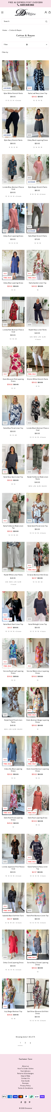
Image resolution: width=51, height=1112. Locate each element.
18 (17, 147)
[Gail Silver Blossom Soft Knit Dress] (37, 993)
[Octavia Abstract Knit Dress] (37, 557)
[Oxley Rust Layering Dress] (13, 218)
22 (42, 582)
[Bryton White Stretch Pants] (37, 361)
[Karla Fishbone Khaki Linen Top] (13, 508)
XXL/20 (44, 486)
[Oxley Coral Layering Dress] (13, 945)
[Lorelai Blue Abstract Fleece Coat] (13, 169)
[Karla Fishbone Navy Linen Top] (37, 849)
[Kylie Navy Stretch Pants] (13, 122)
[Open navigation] (6, 12)
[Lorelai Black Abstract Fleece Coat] (37, 410)
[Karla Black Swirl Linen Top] (13, 606)
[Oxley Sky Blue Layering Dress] (13, 751)
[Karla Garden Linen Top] (37, 265)
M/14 (35, 337)
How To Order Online (25, 1069)
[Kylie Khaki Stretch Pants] (37, 218)
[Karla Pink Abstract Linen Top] (37, 898)
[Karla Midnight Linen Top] (37, 606)
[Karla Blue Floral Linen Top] (13, 410)
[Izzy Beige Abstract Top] (13, 993)
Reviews (25, 1083)
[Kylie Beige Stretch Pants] (37, 169)
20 (16, 339)
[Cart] (50, 12)
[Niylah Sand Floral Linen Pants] (13, 702)
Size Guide (25, 1081)
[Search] (46, 21)
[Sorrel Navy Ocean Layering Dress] (37, 945)
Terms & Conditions (25, 1088)
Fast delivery (25, 1071)
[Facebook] (21, 1102)
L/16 (39, 337)
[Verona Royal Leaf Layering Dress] (13, 653)
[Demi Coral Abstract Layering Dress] (37, 751)
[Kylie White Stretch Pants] (13, 75)
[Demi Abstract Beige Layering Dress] (37, 702)
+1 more (37, 339)
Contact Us (25, 1078)
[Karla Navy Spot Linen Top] (13, 459)
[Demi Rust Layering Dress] (37, 800)
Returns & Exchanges (25, 1073)
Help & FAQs (25, 1076)
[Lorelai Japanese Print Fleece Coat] (13, 849)
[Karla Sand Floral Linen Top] (37, 508)
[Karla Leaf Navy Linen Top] (37, 75)
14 (13, 100)
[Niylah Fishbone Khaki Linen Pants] (37, 459)
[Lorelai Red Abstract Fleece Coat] (13, 312)
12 (11, 100)
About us (25, 1066)
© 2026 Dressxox (25, 1108)
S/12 (31, 337)
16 (41, 100)
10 (8, 100)
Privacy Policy (25, 1086)
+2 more (18, 100)
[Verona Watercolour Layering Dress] (37, 653)
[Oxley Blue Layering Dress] (13, 265)
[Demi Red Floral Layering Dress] (13, 800)
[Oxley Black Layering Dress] (37, 122)
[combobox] (25, 21)
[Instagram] (25, 1102)
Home (4, 30)
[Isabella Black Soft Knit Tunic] (13, 898)
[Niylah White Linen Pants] (13, 557)
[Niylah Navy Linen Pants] (37, 312)
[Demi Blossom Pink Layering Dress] (13, 361)
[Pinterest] (29, 1102)
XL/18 (44, 337)
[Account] (46, 12)
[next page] (30, 1043)
